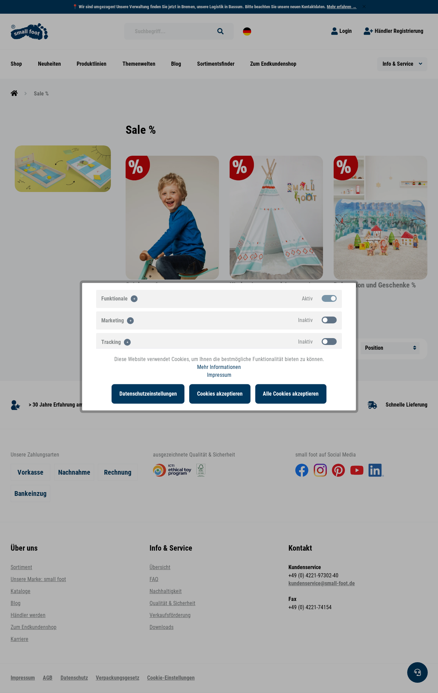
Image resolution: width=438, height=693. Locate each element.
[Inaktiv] (329, 319)
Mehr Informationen (219, 367)
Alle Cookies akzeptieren (291, 393)
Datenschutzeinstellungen (148, 393)
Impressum (219, 375)
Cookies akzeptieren (220, 393)
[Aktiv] (329, 298)
